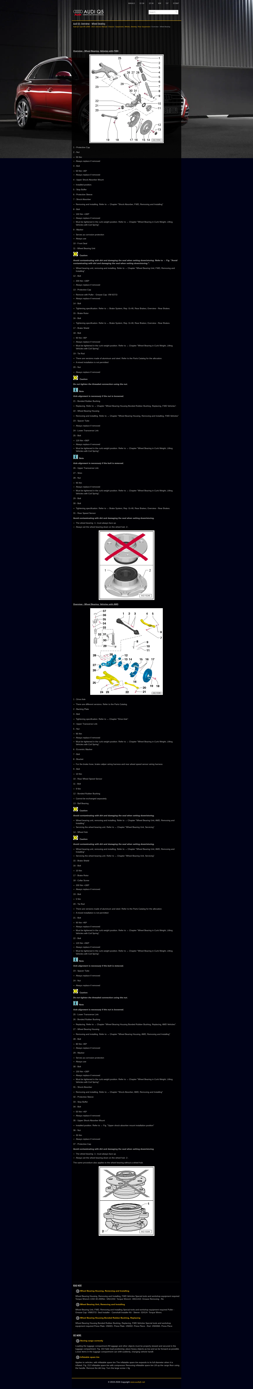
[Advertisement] (126, 39)
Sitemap (176, 3)
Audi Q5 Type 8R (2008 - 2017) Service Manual (90, 27)
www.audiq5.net (137, 1382)
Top (167, 3)
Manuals (131, 3)
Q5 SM (151, 3)
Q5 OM (142, 3)
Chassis (111, 27)
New (159, 3)
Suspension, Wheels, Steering (126, 27)
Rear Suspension (144, 27)
